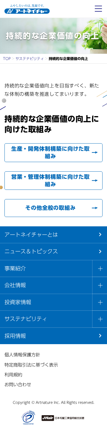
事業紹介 (15, 268)
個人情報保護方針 (22, 355)
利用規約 (13, 374)
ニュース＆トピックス (31, 251)
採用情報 (15, 335)
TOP (7, 58)
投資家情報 (17, 302)
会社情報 (15, 285)
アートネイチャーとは (31, 234)
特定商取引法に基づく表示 (31, 365)
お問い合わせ (17, 384)
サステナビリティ (29, 58)
